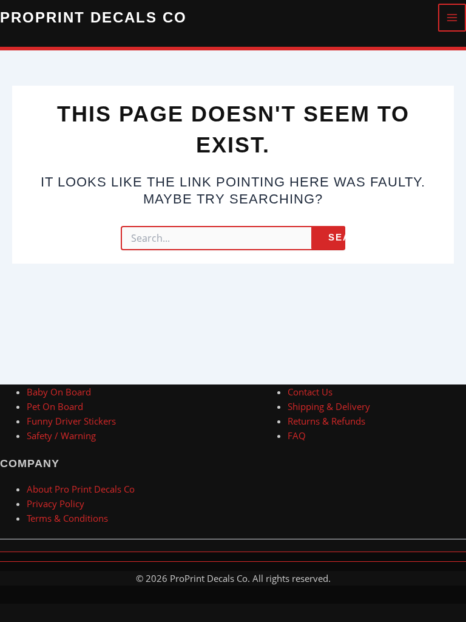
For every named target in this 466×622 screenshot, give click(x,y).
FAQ (297, 435)
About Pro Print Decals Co (81, 489)
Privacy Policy (55, 503)
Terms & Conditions (67, 518)
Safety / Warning (61, 435)
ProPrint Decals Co (93, 17)
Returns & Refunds (326, 421)
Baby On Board (59, 392)
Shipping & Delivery (329, 406)
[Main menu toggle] (452, 18)
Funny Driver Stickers (71, 421)
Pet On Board (55, 406)
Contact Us (310, 392)
